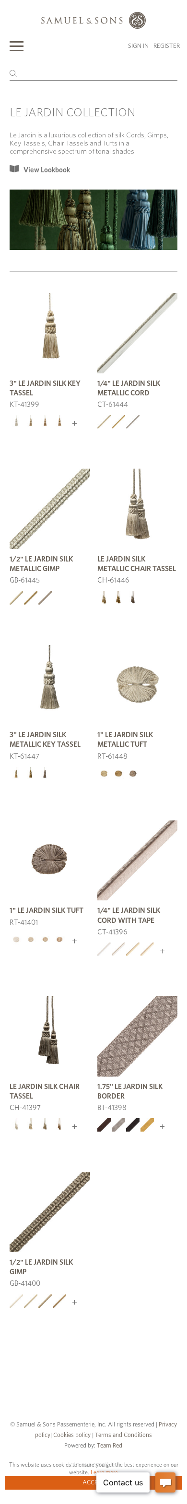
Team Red (109, 1446)
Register (166, 46)
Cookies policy (72, 1435)
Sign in (138, 46)
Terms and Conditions (123, 1435)
